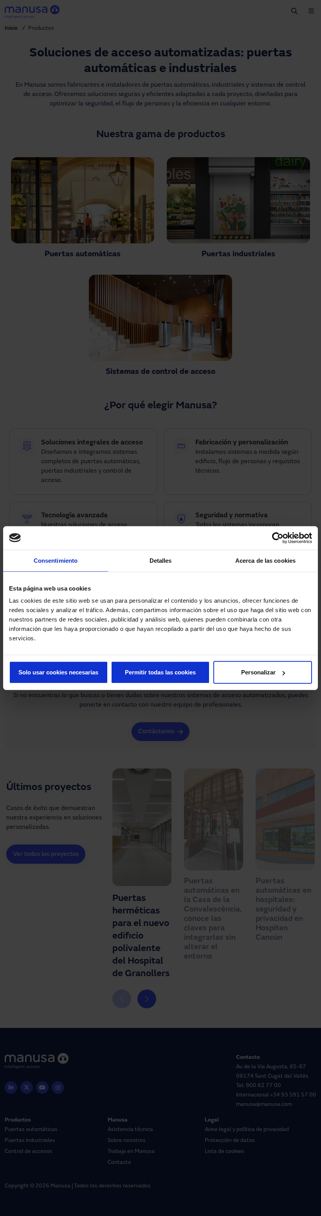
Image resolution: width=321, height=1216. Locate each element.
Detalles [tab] (161, 560)
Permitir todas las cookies (160, 672)
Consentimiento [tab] (56, 560)
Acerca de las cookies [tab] (265, 560)
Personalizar (258, 672)
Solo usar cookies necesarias (58, 672)
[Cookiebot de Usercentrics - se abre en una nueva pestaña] (277, 538)
